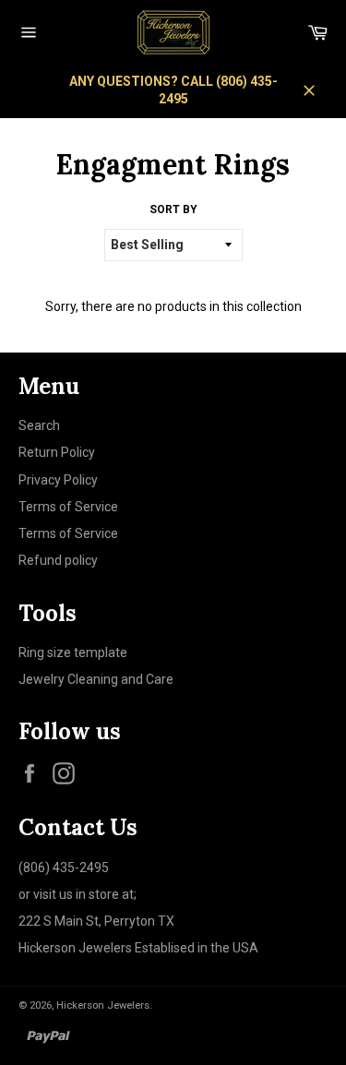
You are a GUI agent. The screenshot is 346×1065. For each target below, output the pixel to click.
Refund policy (58, 560)
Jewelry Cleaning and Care (95, 679)
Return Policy (56, 452)
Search (39, 425)
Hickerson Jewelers (102, 1005)
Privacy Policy (58, 480)
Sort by (173, 209)
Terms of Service (68, 506)
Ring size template (72, 652)
